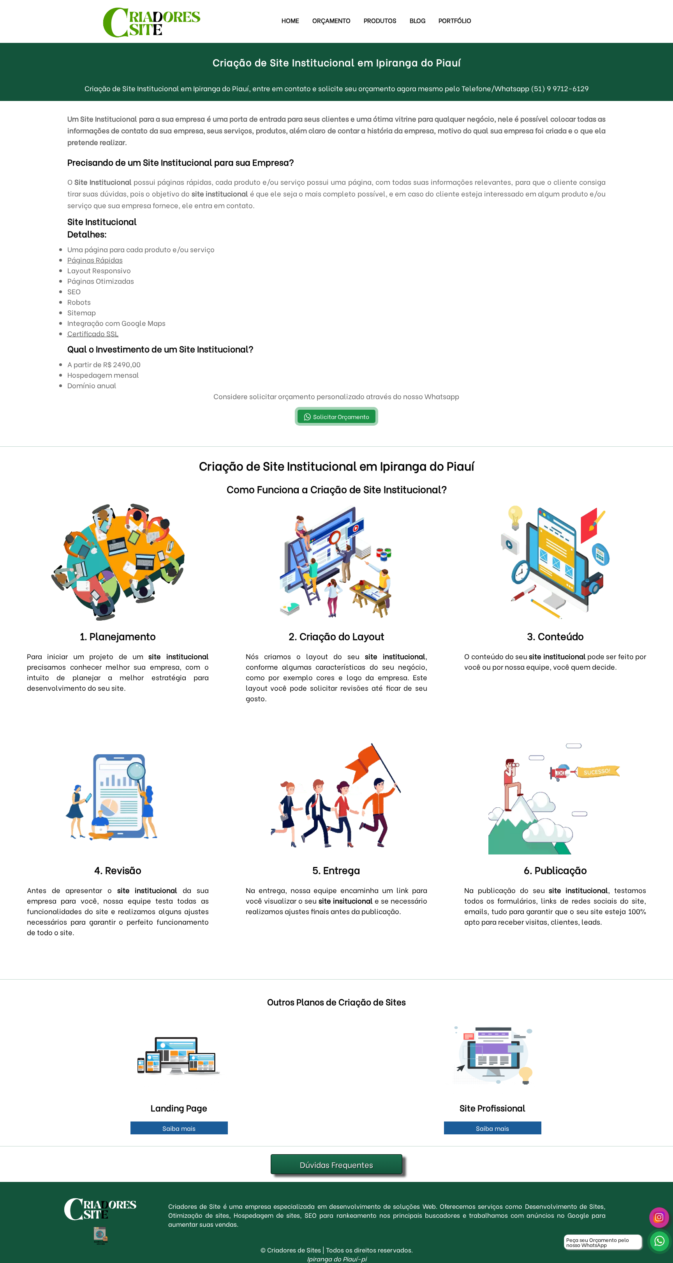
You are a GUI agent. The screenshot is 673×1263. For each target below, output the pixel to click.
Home (290, 20)
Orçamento (331, 20)
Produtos (380, 20)
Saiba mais (179, 1127)
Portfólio (455, 20)
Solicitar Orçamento (341, 416)
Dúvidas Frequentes (336, 1164)
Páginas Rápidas (95, 259)
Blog (417, 20)
